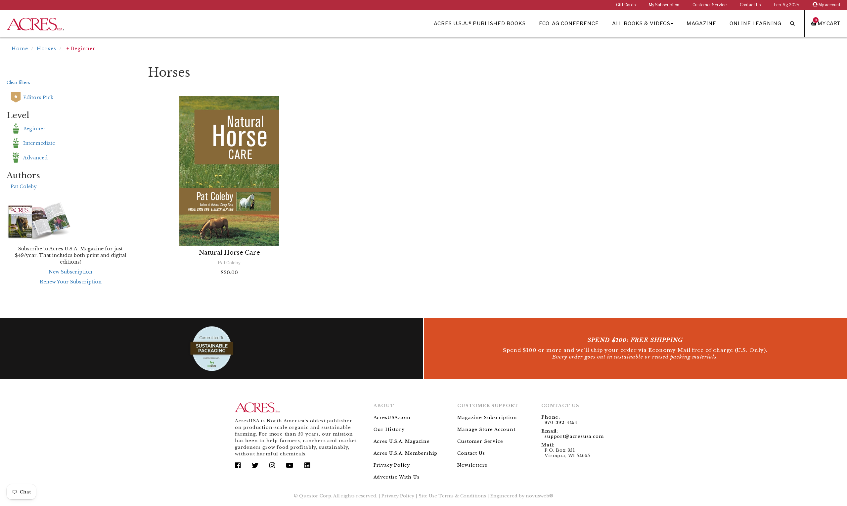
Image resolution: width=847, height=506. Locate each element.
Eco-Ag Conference (569, 23)
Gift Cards (626, 4)
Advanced (35, 158)
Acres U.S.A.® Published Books (479, 23)
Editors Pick (38, 98)
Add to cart (229, 290)
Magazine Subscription (487, 417)
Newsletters (472, 465)
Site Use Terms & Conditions (452, 496)
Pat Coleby (24, 187)
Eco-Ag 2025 (786, 4)
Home (20, 49)
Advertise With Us (397, 477)
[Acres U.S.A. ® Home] (35, 23)
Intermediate (39, 143)
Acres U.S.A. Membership (406, 453)
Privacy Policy (392, 465)
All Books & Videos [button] (641, 23)
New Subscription (70, 272)
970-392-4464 (561, 422)
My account (829, 4)
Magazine (701, 23)
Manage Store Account (486, 429)
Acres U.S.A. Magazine (402, 441)
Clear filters (18, 82)
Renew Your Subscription (71, 282)
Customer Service (709, 4)
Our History (389, 429)
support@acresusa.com (574, 436)
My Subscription (664, 4)
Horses (46, 49)
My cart (827, 23)
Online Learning (755, 23)
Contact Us (750, 4)
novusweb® (539, 496)
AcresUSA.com (392, 417)
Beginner (34, 129)
